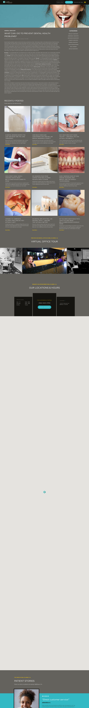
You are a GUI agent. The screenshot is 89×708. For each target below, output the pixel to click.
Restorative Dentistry (73, 38)
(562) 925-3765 (77, 2)
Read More (7, 144)
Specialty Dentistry (73, 33)
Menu (82, 2)
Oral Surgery (73, 46)
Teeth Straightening (73, 44)
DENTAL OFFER (60, 2)
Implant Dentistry (73, 48)
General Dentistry (73, 42)
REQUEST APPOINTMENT (44, 307)
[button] (65, 300)
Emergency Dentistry (73, 35)
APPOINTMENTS (69, 2)
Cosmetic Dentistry (73, 40)
